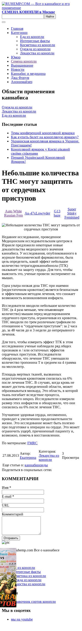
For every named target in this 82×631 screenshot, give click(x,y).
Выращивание (22, 65)
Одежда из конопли (35, 49)
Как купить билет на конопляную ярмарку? (45, 137)
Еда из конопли (32, 37)
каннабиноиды (36, 465)
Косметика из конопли (37, 45)
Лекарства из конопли (37, 53)
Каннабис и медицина (28, 74)
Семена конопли (24, 61)
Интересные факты (35, 41)
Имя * (6, 488)
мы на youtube (22, 619)
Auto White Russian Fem (13, 213)
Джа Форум (20, 78)
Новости (17, 69)
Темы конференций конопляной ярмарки (43, 133)
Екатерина (28, 457)
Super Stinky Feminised (71, 213)
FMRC (32, 443)
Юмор (15, 57)
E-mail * (8, 496)
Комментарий (12, 514)
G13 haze (57, 213)
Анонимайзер (21, 82)
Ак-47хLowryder (37, 213)
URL (5, 505)
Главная (17, 28)
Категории (19, 33)
